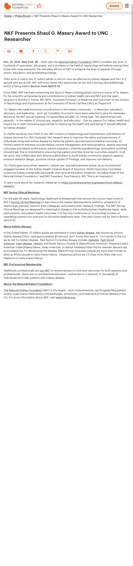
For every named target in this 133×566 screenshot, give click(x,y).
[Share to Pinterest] (57, 51)
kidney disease (85, 233)
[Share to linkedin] (70, 51)
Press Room (22, 16)
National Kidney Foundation (75, 62)
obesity (37, 243)
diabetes (93, 240)
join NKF (45, 270)
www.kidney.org (65, 297)
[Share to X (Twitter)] (45, 51)
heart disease (24, 243)
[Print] (9, 51)
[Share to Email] (21, 51)
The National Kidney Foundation (23, 290)
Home (8, 16)
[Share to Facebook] (33, 51)
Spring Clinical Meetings (26, 202)
